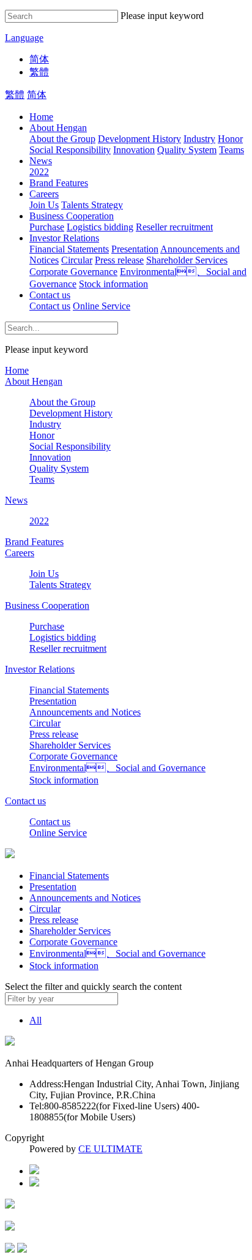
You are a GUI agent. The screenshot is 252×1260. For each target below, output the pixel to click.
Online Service (101, 306)
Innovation (134, 150)
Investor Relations (64, 238)
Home (41, 116)
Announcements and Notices (85, 712)
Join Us (44, 205)
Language (24, 37)
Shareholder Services (187, 260)
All (35, 1020)
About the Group (62, 139)
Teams (231, 150)
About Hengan (58, 128)
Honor (230, 139)
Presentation (134, 249)
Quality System (187, 150)
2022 (39, 172)
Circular (76, 260)
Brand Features (58, 183)
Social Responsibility (70, 150)
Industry (199, 139)
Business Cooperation (71, 216)
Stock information (113, 284)
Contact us (49, 295)
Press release (119, 260)
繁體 (39, 72)
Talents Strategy (92, 205)
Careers (44, 194)
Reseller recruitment (174, 227)
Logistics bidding (100, 227)
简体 (39, 59)
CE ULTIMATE (110, 1149)
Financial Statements (69, 249)
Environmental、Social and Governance (117, 768)
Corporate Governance (73, 271)
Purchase (46, 227)
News (40, 161)
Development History (139, 139)
